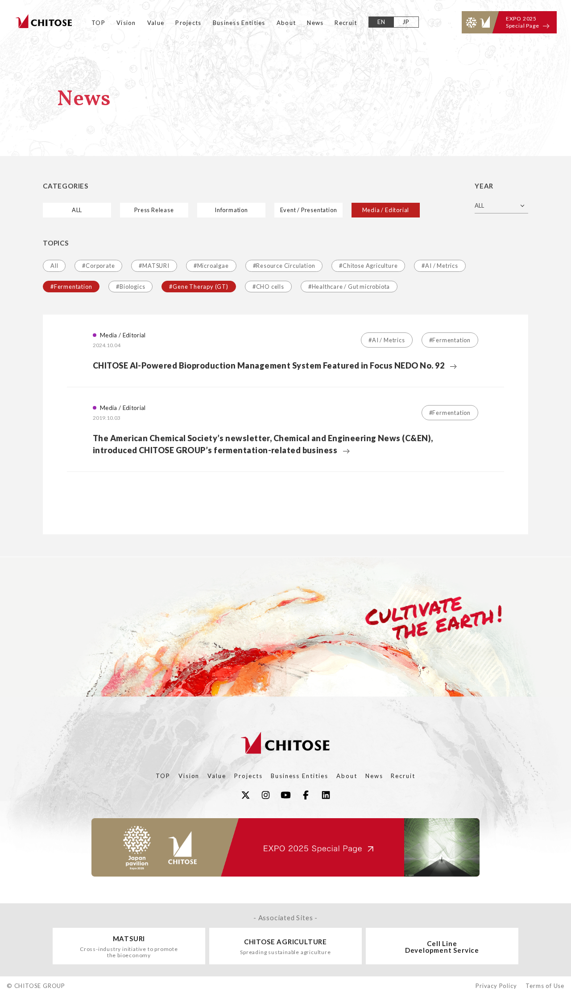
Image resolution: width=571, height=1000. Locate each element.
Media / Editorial (386, 209)
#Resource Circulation (284, 265)
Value (156, 22)
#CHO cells (268, 286)
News (315, 22)
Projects (188, 22)
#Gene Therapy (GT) (198, 286)
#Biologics (130, 286)
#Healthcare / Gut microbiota (349, 286)
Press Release (154, 209)
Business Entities (239, 22)
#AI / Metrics (440, 265)
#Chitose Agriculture (368, 265)
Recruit (346, 22)
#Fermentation (71, 286)
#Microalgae (211, 265)
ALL (77, 209)
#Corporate (98, 265)
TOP (98, 22)
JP (406, 21)
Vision (126, 22)
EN (381, 21)
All (54, 265)
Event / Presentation (308, 209)
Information (231, 209)
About (286, 22)
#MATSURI (154, 265)
